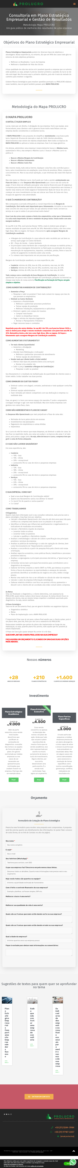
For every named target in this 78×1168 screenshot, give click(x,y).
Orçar (14, 780)
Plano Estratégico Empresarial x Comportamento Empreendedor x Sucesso (7, 1032)
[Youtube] (6, 1114)
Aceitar (69, 1163)
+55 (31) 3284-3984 (64, 1127)
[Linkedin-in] (8, 1114)
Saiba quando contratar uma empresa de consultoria (32, 1024)
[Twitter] (4, 1114)
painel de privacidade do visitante (13, 1164)
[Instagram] (11, 1114)
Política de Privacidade (37, 1152)
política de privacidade (37, 1166)
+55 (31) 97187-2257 (64, 1132)
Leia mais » (7, 1061)
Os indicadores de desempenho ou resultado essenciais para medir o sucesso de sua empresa (57, 1037)
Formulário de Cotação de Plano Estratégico (39, 820)
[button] (74, 4)
